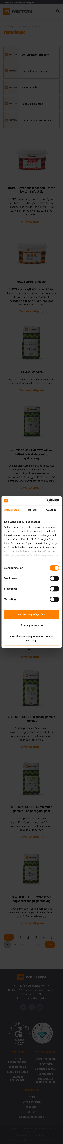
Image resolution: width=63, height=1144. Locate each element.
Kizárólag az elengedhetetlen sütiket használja (31, 638)
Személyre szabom (31, 625)
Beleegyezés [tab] (11, 509)
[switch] (54, 578)
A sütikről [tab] (51, 509)
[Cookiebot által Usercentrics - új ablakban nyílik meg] (45, 500)
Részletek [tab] (31, 509)
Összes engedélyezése (31, 614)
